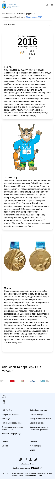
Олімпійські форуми (24, 14)
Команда (6, 419)
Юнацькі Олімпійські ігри (12, 17)
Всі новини (6, 446)
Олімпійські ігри (36, 415)
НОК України (7, 14)
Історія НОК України (10, 415)
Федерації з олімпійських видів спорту (12, 428)
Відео (32, 450)
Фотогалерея (35, 446)
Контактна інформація (11, 434)
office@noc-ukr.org (27, 464)
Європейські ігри (37, 423)
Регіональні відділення (11, 423)
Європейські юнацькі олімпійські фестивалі (39, 428)
